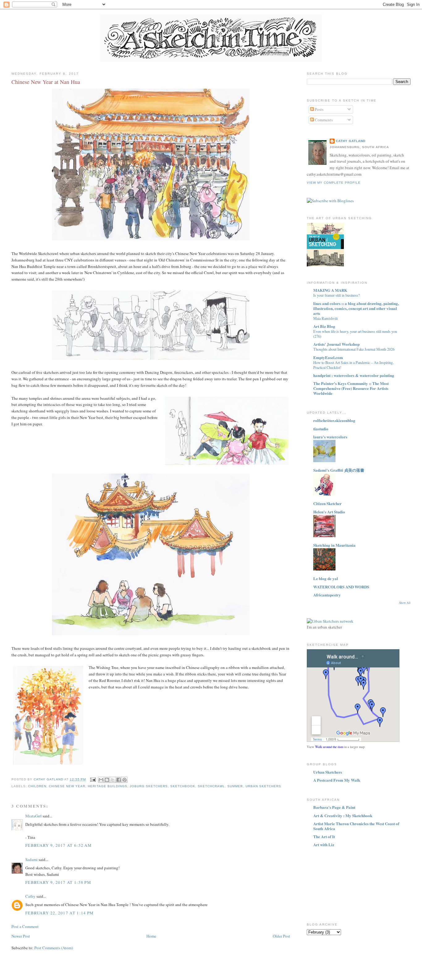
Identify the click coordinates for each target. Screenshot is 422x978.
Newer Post (20, 936)
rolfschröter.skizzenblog (334, 420)
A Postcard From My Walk (336, 780)
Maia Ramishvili (325, 318)
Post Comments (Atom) (53, 948)
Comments (323, 120)
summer (235, 786)
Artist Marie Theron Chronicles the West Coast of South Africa (356, 826)
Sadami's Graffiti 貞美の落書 (338, 470)
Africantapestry (327, 595)
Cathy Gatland (350, 141)
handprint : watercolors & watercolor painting (353, 375)
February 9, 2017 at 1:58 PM (58, 882)
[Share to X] (113, 780)
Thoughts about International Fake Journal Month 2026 (354, 349)
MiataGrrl (33, 816)
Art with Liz (323, 844)
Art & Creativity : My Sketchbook (342, 815)
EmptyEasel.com (328, 357)
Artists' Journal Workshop (336, 344)
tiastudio (320, 429)
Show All (405, 603)
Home (151, 936)
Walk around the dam (329, 747)
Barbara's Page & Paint (334, 807)
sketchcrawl (211, 786)
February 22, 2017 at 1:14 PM (59, 913)
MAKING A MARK (330, 290)
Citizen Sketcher (327, 503)
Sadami (31, 859)
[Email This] (101, 780)
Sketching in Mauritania (334, 545)
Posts (318, 109)
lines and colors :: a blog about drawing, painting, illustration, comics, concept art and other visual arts (356, 308)
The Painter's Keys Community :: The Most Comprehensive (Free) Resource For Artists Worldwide (351, 388)
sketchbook (182, 786)
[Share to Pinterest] (124, 780)
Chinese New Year (67, 786)
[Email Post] (92, 779)
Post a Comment (25, 926)
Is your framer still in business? (336, 295)
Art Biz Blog (324, 326)
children (37, 786)
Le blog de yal (325, 578)
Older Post (281, 936)
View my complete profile (334, 182)
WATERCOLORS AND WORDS (341, 587)
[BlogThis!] (107, 780)
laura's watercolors (330, 437)
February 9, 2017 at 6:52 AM (58, 845)
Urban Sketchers (263, 786)
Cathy (30, 896)
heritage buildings (107, 786)
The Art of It (324, 836)
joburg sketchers (149, 786)
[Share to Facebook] (119, 780)
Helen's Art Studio (329, 512)
